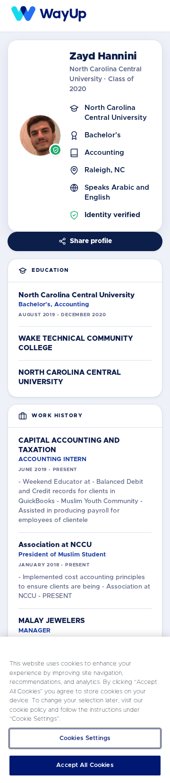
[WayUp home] (49, 14)
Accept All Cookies (84, 765)
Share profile (91, 241)
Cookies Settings (85, 738)
